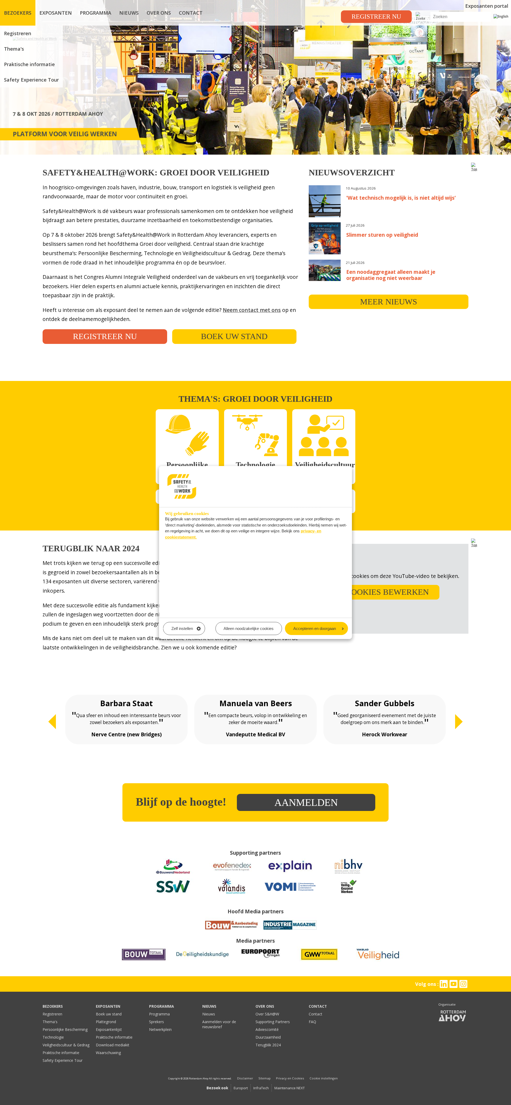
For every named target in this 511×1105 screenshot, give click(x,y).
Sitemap (264, 1078)
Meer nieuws (388, 301)
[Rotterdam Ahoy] (452, 1016)
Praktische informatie (29, 64)
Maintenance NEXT (289, 1088)
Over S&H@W (267, 1013)
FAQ (312, 1021)
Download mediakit (112, 1044)
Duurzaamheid (268, 1037)
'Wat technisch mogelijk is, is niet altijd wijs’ (401, 197)
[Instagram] (463, 984)
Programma (159, 1013)
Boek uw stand (234, 336)
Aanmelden (306, 802)
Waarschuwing (108, 1052)
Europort (241, 1088)
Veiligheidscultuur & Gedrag (66, 1044)
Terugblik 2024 (268, 1044)
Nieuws (208, 1013)
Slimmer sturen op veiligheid (382, 234)
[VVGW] (348, 892)
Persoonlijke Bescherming (65, 1029)
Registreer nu (376, 16)
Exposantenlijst (109, 1029)
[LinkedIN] (443, 984)
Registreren (17, 33)
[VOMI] (290, 892)
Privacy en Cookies (290, 1078)
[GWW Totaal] (319, 960)
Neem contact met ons (252, 310)
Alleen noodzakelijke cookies (249, 628)
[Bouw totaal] (143, 960)
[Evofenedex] (231, 872)
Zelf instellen (182, 628)
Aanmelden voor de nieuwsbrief (219, 1024)
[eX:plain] (290, 872)
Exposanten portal (486, 6)
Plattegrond (106, 1021)
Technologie (53, 1037)
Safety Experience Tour (31, 80)
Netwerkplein (160, 1029)
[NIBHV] (348, 872)
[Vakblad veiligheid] (378, 960)
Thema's (14, 49)
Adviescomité (267, 1029)
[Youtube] (454, 984)
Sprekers (156, 1021)
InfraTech (261, 1088)
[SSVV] (173, 892)
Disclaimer (245, 1078)
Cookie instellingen (324, 1078)
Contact (315, 1013)
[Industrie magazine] (290, 931)
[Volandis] (231, 892)
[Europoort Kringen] (261, 960)
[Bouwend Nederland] (173, 872)
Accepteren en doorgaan (314, 628)
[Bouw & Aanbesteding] (231, 931)
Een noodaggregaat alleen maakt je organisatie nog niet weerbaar (390, 275)
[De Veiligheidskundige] (202, 960)
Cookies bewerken (387, 592)
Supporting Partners (273, 1021)
